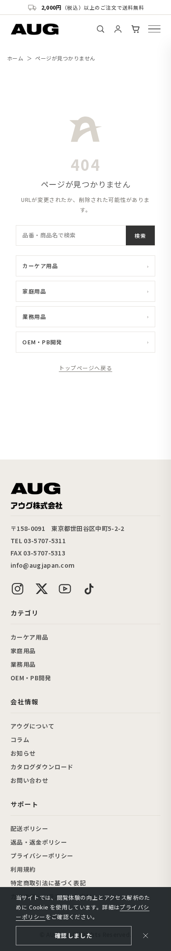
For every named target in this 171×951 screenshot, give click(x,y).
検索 (140, 235)
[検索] (100, 29)
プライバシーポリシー (42, 855)
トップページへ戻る (85, 368)
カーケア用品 (85, 266)
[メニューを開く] (154, 28)
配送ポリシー (29, 828)
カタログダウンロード (42, 766)
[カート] (135, 29)
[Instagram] (18, 589)
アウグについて (32, 725)
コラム (20, 739)
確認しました (74, 935)
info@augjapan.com (43, 565)
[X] (41, 589)
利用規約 (23, 869)
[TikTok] (89, 589)
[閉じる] (145, 935)
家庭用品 (85, 291)
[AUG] (35, 29)
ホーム (15, 58)
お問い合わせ (29, 780)
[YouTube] (65, 589)
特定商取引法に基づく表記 (48, 882)
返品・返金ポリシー (39, 842)
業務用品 (85, 316)
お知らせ (23, 753)
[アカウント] (118, 29)
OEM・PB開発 (85, 342)
